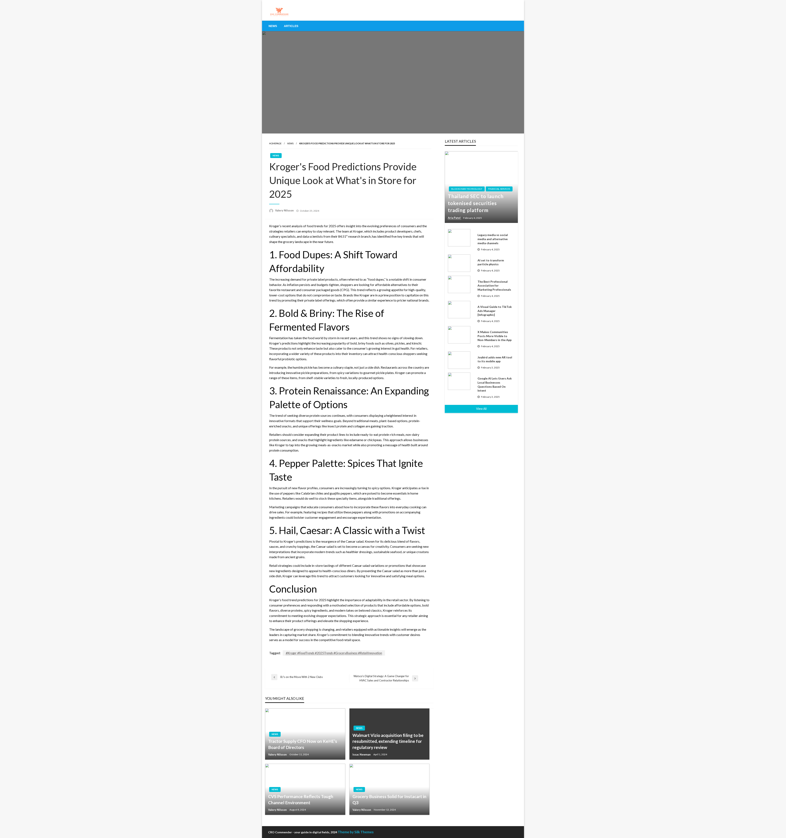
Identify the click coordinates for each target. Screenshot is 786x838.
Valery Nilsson (284, 210)
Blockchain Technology (466, 188)
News (273, 26)
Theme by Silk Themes (356, 832)
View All (481, 408)
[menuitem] (272, 26)
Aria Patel (454, 217)
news (290, 143)
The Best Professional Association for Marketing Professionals (494, 285)
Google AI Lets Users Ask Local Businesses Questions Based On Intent (495, 384)
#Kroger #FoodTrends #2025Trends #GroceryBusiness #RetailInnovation (334, 653)
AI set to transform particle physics (491, 262)
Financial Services (499, 188)
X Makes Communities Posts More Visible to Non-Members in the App (495, 336)
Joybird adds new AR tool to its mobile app (495, 359)
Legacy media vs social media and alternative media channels (493, 239)
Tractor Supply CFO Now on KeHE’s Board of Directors (302, 744)
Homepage (275, 143)
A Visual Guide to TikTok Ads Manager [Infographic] (495, 310)
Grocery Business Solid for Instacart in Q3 (389, 799)
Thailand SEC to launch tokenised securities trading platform (476, 203)
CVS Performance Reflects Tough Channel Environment (300, 799)
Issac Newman (361, 754)
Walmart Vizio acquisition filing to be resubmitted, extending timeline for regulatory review (387, 741)
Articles (291, 26)
